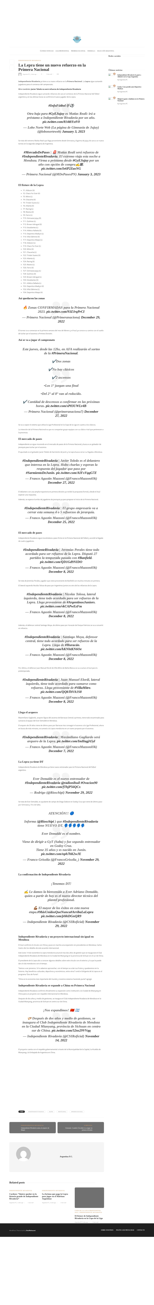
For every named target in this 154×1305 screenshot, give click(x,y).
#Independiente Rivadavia (36, 1111)
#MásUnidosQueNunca (53, 912)
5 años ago (20, 1202)
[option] (24, 1195)
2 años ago (85, 1222)
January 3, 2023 (73, 131)
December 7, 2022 (61, 751)
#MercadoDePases (37, 152)
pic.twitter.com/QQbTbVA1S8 (61, 692)
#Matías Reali (62, 1111)
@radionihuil (70, 783)
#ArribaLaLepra (81, 912)
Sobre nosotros (107, 1230)
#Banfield (85, 558)
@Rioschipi (46, 821)
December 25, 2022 (61, 522)
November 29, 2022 (78, 792)
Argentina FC (78, 1222)
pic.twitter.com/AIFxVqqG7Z (76, 473)
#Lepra (51, 1111)
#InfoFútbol (57, 105)
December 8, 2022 (61, 571)
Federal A (91, 51)
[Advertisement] (77, 15)
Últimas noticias (47, 51)
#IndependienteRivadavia (39, 156)
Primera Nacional (78, 51)
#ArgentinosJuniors (81, 602)
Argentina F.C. (26, 74)
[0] (111, 76)
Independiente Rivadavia (29, 60)
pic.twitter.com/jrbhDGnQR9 (61, 916)
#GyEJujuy (56, 113)
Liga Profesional (62, 51)
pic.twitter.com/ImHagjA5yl (76, 741)
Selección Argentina (105, 51)
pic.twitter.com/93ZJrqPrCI (65, 311)
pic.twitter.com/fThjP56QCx (61, 787)
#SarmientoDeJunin (40, 473)
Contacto (141, 1230)
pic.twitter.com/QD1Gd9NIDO (61, 562)
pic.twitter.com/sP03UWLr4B (66, 406)
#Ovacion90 (89, 783)
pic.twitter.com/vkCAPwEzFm (61, 606)
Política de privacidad (125, 1230)
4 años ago (34, 74)
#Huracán (72, 645)
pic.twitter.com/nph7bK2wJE (61, 854)
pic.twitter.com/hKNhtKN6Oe (61, 649)
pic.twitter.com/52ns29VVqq (71, 1030)
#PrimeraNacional (64, 353)
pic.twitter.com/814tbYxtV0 (61, 122)
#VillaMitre (82, 688)
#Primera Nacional (77, 1111)
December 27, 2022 (61, 482)
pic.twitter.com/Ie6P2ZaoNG (61, 168)
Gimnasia (88, 1125)
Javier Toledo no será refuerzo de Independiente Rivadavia (56, 89)
